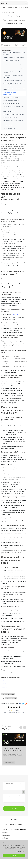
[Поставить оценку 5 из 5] (19, 707)
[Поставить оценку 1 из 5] (8, 707)
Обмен (6, 824)
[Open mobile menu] (26, 3)
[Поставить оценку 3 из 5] (14, 707)
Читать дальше (20, 851)
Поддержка (20, 824)
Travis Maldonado (7, 44)
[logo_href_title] (4, 3)
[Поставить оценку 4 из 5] (17, 707)
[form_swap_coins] (23, 792)
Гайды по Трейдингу (8, 694)
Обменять (14, 809)
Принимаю (14, 855)
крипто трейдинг (11, 698)
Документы (13, 824)
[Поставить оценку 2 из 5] (11, 707)
